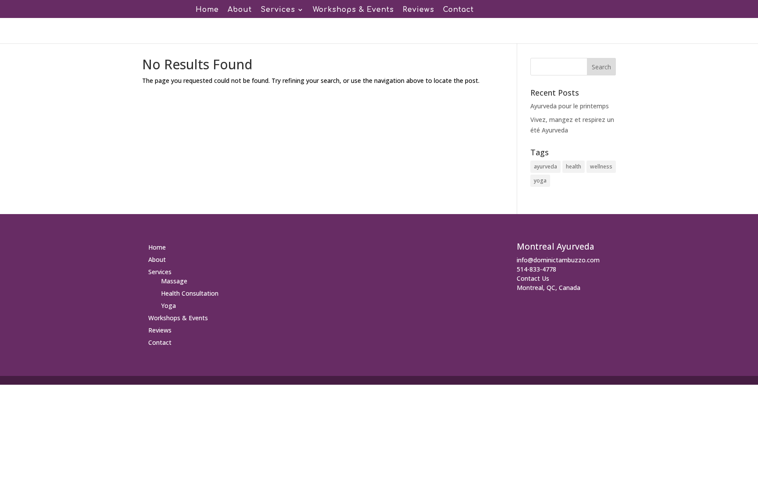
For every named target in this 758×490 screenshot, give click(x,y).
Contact (458, 10)
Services (278, 10)
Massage (174, 281)
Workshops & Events (353, 10)
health (573, 166)
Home (207, 10)
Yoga (168, 305)
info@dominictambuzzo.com (558, 260)
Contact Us (533, 278)
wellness (601, 166)
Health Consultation (189, 293)
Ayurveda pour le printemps (569, 106)
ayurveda (545, 166)
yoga (540, 180)
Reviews (418, 10)
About (240, 10)
